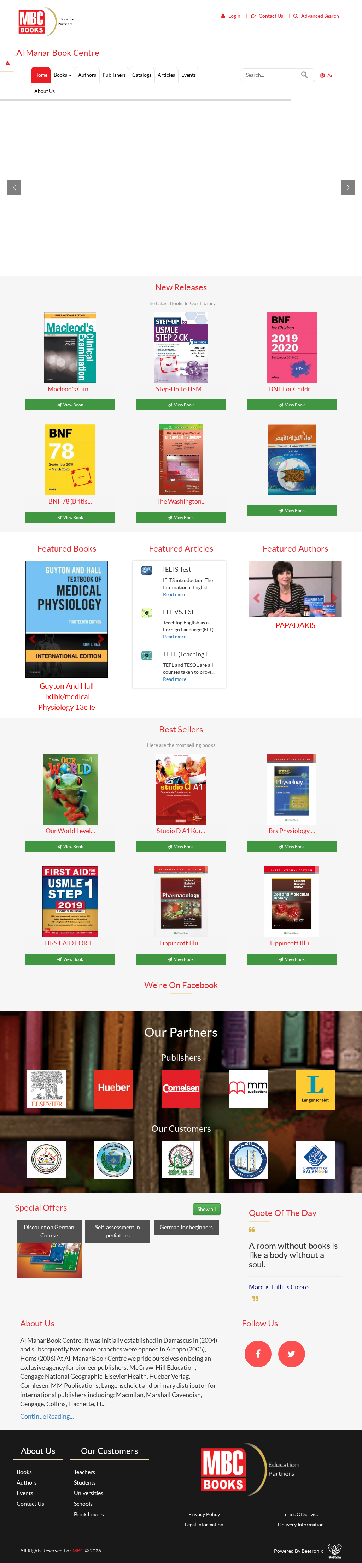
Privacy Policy (204, 1503)
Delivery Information (301, 1514)
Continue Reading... (47, 1406)
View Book (73, 405)
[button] (31, 631)
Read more (174, 594)
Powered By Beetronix (299, 1540)
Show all (207, 1198)
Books (61, 75)
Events (25, 1483)
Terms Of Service (300, 1503)
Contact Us (30, 1493)
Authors (27, 1472)
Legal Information (204, 1514)
